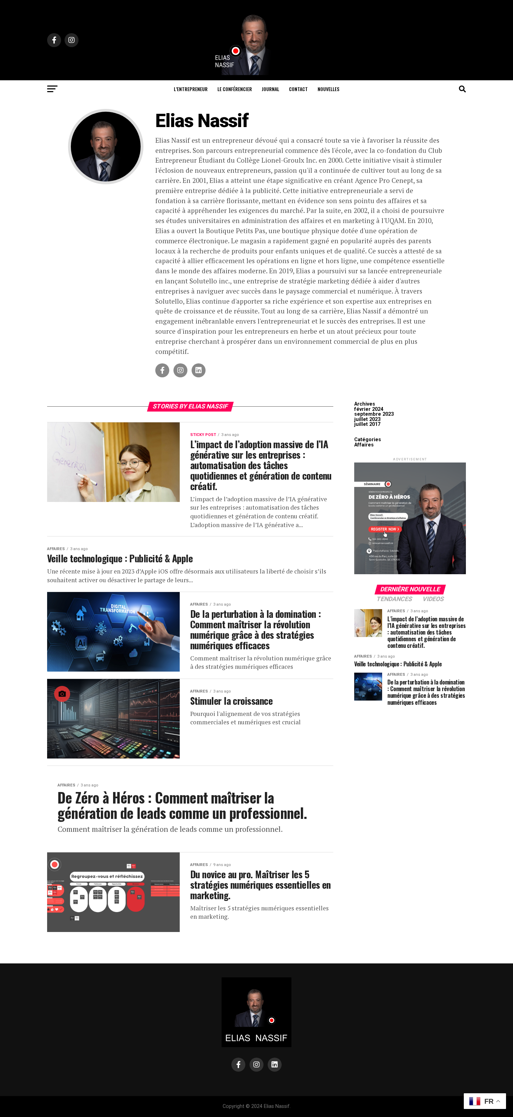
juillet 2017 (367, 424)
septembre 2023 (374, 414)
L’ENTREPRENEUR (191, 89)
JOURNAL (270, 89)
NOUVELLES (328, 89)
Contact (298, 89)
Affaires (364, 445)
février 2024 (368, 409)
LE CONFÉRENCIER (234, 89)
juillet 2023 (367, 419)
